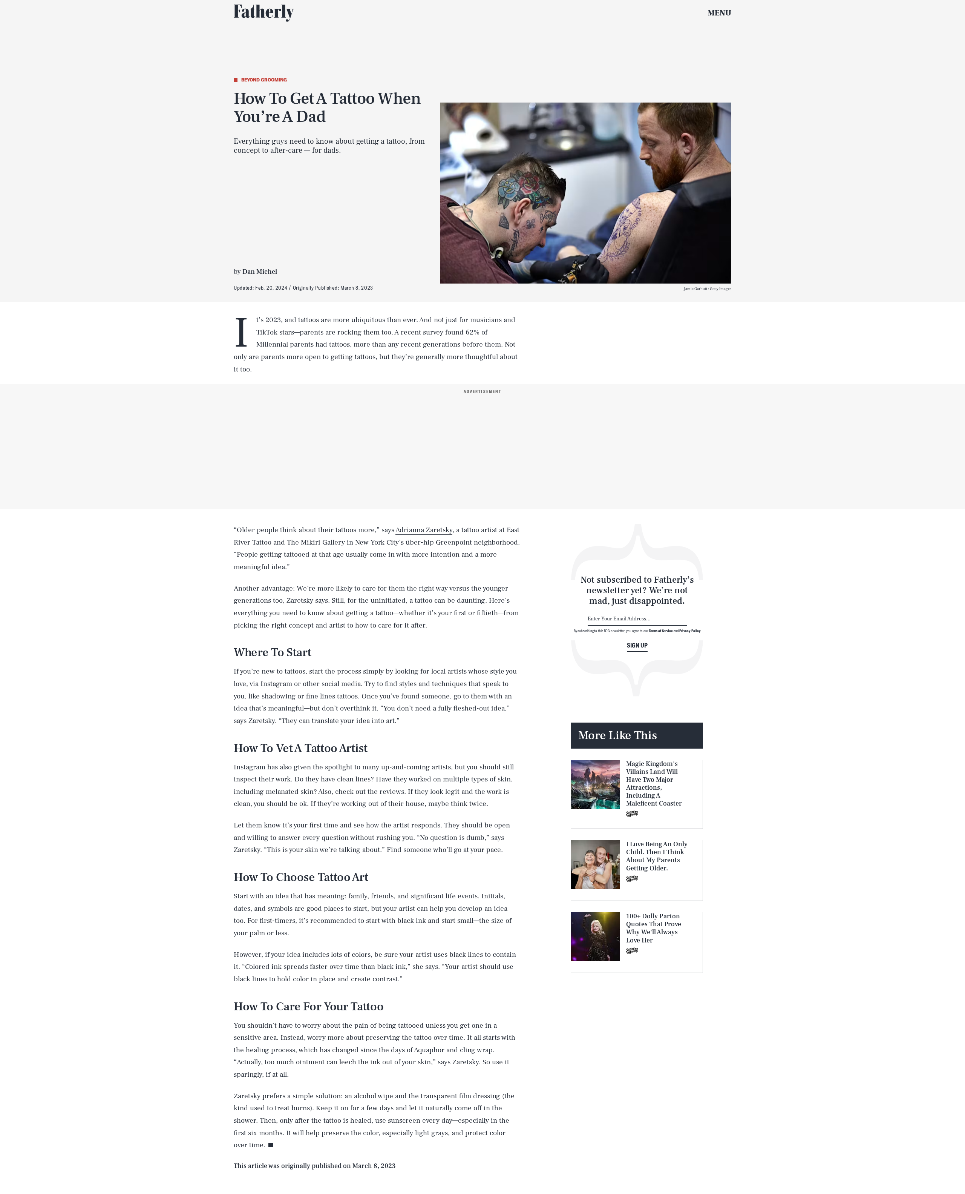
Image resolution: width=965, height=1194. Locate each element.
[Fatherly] (264, 13)
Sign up (637, 645)
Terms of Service (660, 630)
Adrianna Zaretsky (423, 529)
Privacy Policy (690, 630)
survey (432, 332)
